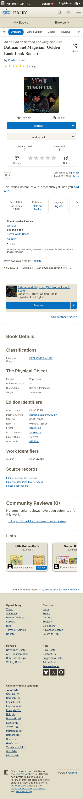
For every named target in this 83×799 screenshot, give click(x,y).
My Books (21, 22)
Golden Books (16, 60)
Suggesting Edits (53, 658)
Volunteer (11, 613)
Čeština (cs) (13, 693)
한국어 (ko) (12, 726)
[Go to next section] (78, 32)
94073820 (35, 428)
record (24, 485)
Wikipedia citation (69, 589)
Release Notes (51, 666)
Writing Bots (13, 662)
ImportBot (74, 172)
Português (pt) (14, 730)
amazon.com (13, 485)
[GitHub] (61, 672)
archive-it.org (24, 791)
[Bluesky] (46, 672)
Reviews (65, 31)
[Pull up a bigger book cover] (41, 112)
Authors (47, 617)
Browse (60, 22)
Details (52, 31)
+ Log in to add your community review (37, 521)
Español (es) (13, 706)
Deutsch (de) (13, 698)
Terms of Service (16, 629)
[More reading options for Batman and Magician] (73, 136)
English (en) (13, 702)
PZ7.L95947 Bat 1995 (41, 358)
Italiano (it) (12, 722)
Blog (8, 625)
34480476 (35, 432)
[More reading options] (73, 125)
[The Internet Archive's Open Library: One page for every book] (18, 12)
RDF (41, 589)
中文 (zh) (11, 751)
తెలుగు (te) (12, 743)
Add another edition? (64, 317)
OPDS (55, 589)
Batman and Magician (39, 42)
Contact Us (49, 654)
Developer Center (16, 650)
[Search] (59, 12)
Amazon (11, 238)
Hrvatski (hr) (13, 718)
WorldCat (12, 225)
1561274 (33, 436)
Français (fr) (13, 710)
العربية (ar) (12, 689)
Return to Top (51, 633)
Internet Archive (14, 478)
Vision (9, 609)
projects (23, 785)
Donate (48, 3)
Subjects (48, 621)
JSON (48, 589)
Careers (10, 621)
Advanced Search (53, 629)
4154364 (34, 441)
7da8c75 (72, 772)
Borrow (38, 125)
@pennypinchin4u (23, 567)
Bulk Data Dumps (16, 658)
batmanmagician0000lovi (43, 414)
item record (30, 478)
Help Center (49, 650)
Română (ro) (13, 734)
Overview (16, 31)
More (12, 243)
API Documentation (17, 654)
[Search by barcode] (68, 12)
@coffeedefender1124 (69, 567)
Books (46, 613)
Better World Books (18, 234)
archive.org (40, 788)
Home (46, 609)
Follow (41, 567)
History (75, 176)
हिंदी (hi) (10, 714)
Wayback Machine (21, 788)
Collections (49, 625)
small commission (15, 252)
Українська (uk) (15, 747)
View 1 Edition (34, 31)
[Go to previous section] (4, 32)
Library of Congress (16, 481)
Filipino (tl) (12, 755)
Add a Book (49, 662)
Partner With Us (15, 617)
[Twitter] (53, 672)
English (58, 206)
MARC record (35, 481)
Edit (7, 175)
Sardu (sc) (12, 739)
